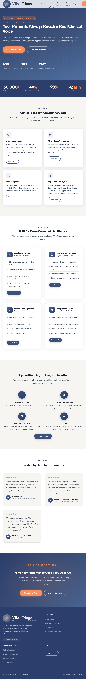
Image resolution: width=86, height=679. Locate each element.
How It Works (65, 674)
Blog (74, 4)
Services (44, 4)
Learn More (12, 161)
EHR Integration (50, 628)
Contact (80, 674)
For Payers (67, 4)
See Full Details (43, 436)
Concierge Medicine (10, 658)
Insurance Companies (10, 654)
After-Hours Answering (53, 623)
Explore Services (55, 593)
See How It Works (38, 50)
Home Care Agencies (10, 662)
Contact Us (55, 340)
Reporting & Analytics (53, 632)
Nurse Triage (49, 619)
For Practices (59, 4)
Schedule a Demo (13, 50)
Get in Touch (51, 653)
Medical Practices (9, 650)
